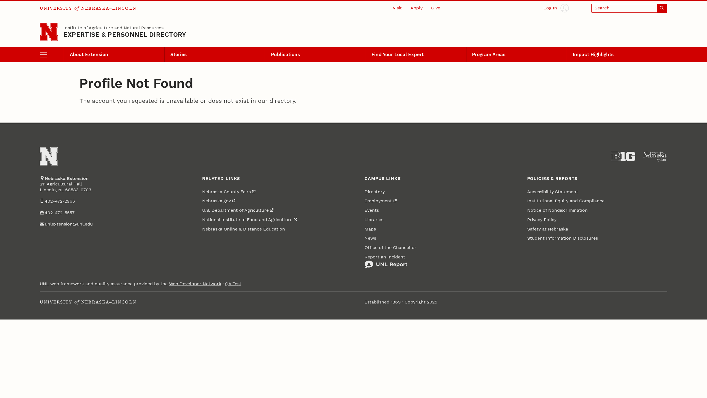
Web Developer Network (195, 283)
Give (435, 8)
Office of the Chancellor (390, 247)
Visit (397, 8)
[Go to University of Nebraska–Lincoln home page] (49, 32)
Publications (285, 54)
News (370, 238)
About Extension (89, 54)
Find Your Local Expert (397, 54)
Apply (416, 8)
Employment (378, 200)
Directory (375, 191)
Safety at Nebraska (547, 229)
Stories (178, 54)
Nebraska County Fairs (226, 191)
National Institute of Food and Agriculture (247, 219)
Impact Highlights (593, 54)
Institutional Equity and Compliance (566, 200)
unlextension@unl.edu (69, 224)
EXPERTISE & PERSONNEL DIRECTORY (125, 34)
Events (372, 210)
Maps (370, 229)
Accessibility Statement (552, 191)
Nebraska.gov (216, 200)
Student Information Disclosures (562, 238)
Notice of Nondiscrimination (557, 210)
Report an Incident (385, 257)
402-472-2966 (60, 201)
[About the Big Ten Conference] (623, 156)
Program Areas (488, 54)
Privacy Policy (541, 219)
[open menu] (52, 54)
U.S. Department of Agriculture (235, 210)
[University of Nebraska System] (655, 156)
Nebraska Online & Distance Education (243, 229)
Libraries (374, 219)
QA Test (233, 283)
